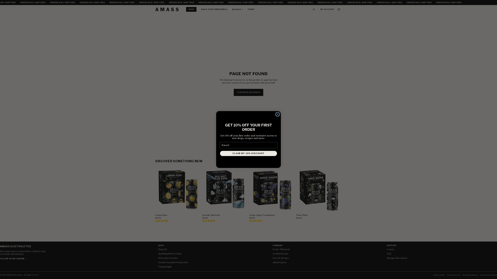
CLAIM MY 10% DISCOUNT (248, 153)
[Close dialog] (278, 114)
